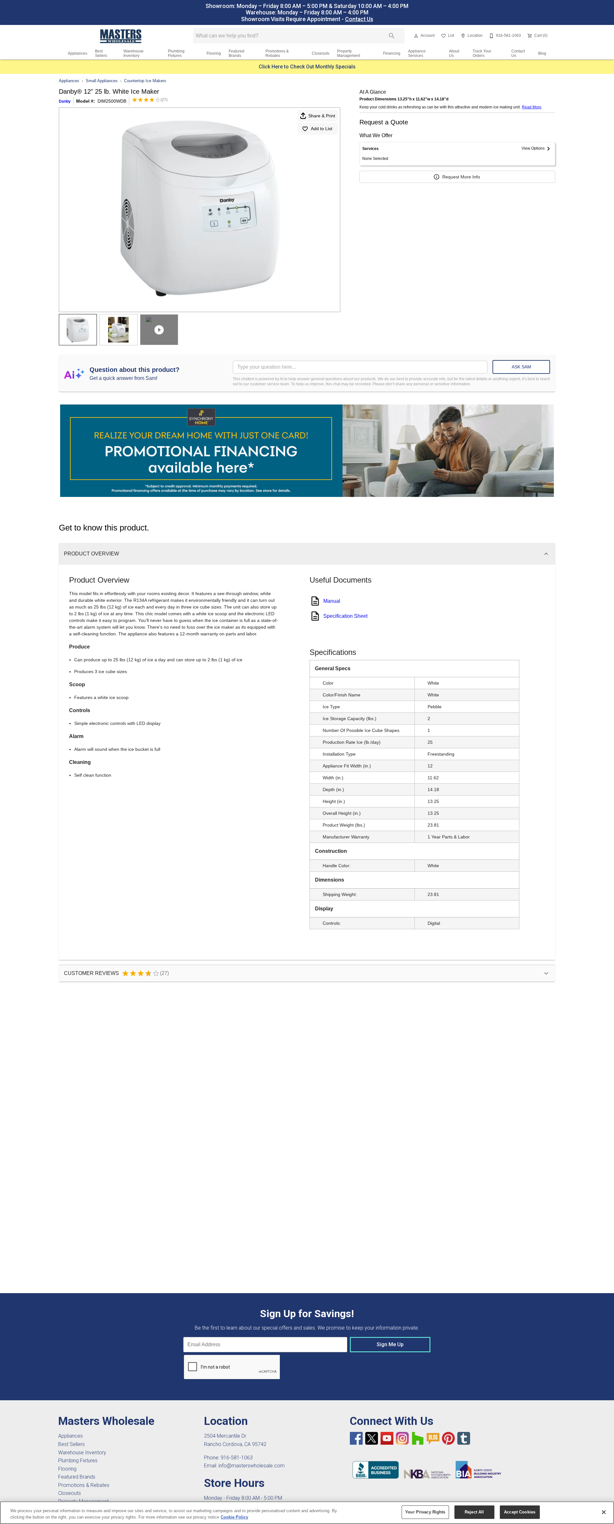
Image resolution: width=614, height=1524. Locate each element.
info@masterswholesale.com (251, 1466)
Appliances (77, 53)
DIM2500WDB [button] (112, 101)
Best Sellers (101, 53)
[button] (416, 36)
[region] (307, 1512)
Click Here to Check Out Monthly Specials (307, 67)
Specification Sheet (345, 616)
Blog (542, 53)
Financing (391, 53)
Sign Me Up (390, 1344)
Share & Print (321, 115)
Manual (331, 601)
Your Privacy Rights (425, 1512)
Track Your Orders (482, 53)
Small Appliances (102, 80)
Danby (65, 101)
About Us (454, 53)
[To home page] (121, 35)
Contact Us (359, 19)
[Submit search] (392, 36)
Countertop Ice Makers (145, 80)
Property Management (348, 53)
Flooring (214, 53)
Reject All (474, 1512)
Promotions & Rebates (277, 53)
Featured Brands (236, 53)
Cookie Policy (234, 1517)
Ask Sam (521, 366)
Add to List (321, 128)
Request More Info (461, 176)
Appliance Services (417, 53)
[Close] (604, 1512)
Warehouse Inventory (133, 53)
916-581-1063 (237, 1458)
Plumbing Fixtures (176, 53)
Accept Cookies (519, 1512)
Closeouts (320, 53)
